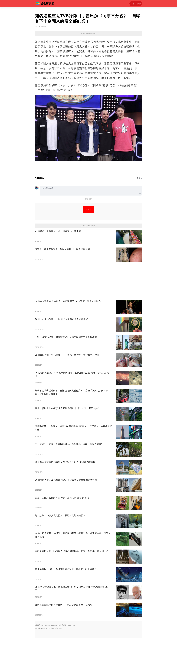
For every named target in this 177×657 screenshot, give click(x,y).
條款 (52, 628)
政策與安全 (46, 628)
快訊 (139, 4)
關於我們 (38, 628)
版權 (60, 628)
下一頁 (88, 209)
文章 (132, 4)
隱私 (56, 628)
